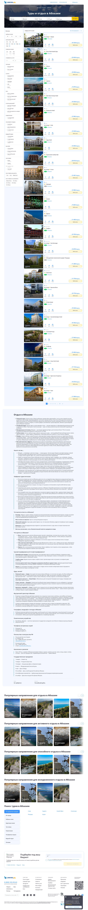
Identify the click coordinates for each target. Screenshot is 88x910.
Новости (37, 881)
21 (59, 403)
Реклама (63, 887)
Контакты (37, 887)
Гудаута (44, 811)
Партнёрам (63, 885)
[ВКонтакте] (27, 895)
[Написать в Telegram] (69, 2)
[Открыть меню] (80, 2)
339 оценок (49, 171)
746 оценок (49, 53)
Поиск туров (26, 879)
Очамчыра (74, 811)
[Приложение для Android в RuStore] (82, 895)
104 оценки (49, 304)
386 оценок (49, 156)
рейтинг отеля (9, 819)
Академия (63, 881)
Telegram (18, 865)
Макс (23, 865)
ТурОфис (50, 882)
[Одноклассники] (31, 895)
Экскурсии (25, 883)
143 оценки (49, 230)
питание (8, 842)
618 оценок (49, 97)
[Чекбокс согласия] (46, 860)
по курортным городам (12, 811)
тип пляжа (8, 827)
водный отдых (10, 838)
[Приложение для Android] (79, 895)
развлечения (9, 831)
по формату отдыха (11, 834)
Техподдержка (17, 891)
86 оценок (49, 363)
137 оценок (49, 245)
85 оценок (49, 377)
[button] (16, 19)
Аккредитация (38, 889)
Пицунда (30, 814)
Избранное (74, 2)
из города (8, 815)
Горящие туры (26, 881)
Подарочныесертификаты (26, 886)
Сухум (43, 814)
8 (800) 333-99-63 (53, 2)
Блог (24, 889)
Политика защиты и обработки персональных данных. (39, 902)
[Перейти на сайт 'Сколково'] (63, 895)
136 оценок (49, 259)
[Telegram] (24, 895)
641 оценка (49, 83)
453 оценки (49, 112)
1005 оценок (49, 38)
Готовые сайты (51, 888)
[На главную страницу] (10, 2)
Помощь (8, 891)
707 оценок (49, 68)
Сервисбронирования (52, 880)
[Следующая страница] (62, 404)
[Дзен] (34, 895)
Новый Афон (60, 811)
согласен (50, 859)
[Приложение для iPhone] (75, 895)
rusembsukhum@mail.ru (25, 645)
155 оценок (49, 215)
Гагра (29, 811)
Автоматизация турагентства (52, 885)
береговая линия (10, 823)
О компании (38, 879)
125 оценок (49, 289)
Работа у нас (38, 883)
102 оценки (49, 318)
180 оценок (49, 201)
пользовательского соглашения (45, 901)
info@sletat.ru (9, 888)
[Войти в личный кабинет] (83, 2)
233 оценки (49, 186)
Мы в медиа (38, 885)
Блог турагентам (65, 883)
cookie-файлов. (68, 904)
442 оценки (49, 127)
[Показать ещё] (82, 695)
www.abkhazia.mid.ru (20, 641)
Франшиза (63, 879)
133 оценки (49, 274)
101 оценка (49, 348)
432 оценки (49, 142)
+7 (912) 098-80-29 (63, 2)
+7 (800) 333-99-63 (10, 865)
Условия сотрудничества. (24, 902)
